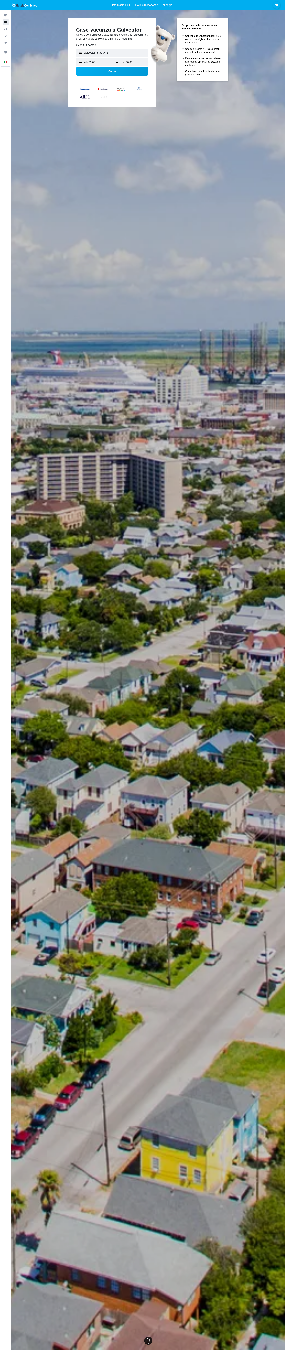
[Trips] (5, 52)
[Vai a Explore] (5, 43)
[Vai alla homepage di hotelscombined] (25, 5)
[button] (5, 5)
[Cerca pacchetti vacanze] (5, 36)
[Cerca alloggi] (5, 22)
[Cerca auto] (5, 29)
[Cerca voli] (5, 15)
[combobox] (88, 45)
